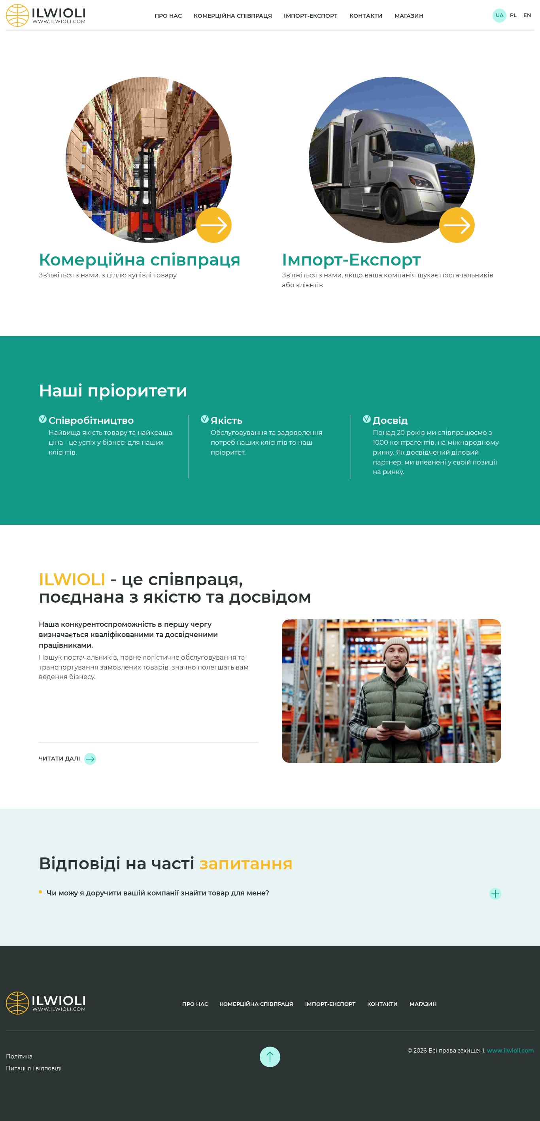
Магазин (409, 15)
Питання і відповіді (34, 1068)
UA (500, 15)
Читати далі (59, 758)
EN (527, 15)
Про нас (168, 15)
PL (513, 15)
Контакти (366, 15)
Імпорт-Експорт (311, 15)
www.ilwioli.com (510, 1050)
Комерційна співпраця (233, 15)
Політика (19, 1056)
